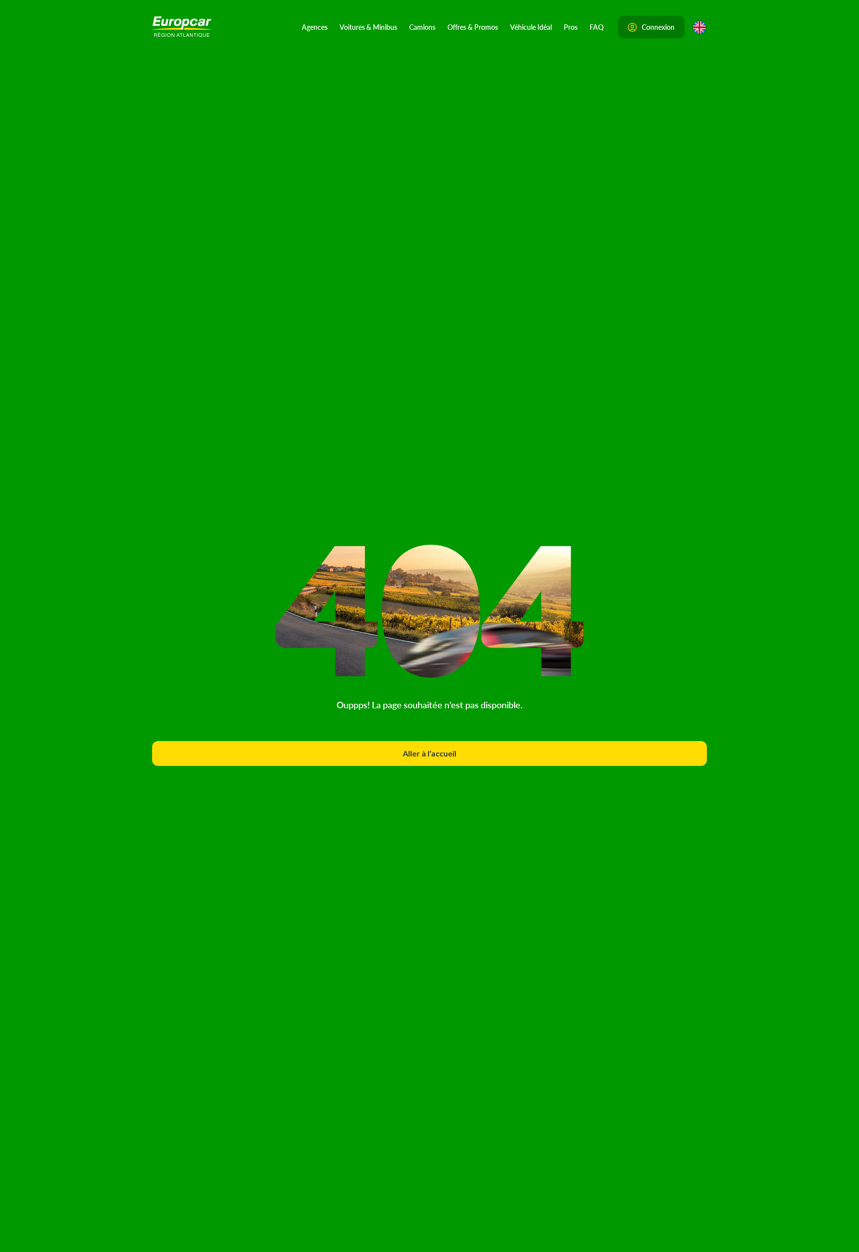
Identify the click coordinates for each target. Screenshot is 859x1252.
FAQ (596, 27)
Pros (571, 27)
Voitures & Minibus (368, 27)
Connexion (658, 27)
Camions (422, 27)
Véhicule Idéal (531, 27)
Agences (315, 27)
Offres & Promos (472, 27)
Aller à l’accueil (429, 753)
